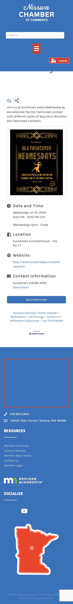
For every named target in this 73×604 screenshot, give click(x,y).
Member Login (13, 465)
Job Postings (36, 316)
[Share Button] (16, 100)
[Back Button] (9, 101)
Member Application (18, 455)
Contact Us (53, 316)
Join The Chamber (52, 320)
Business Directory (24, 312)
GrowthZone (47, 598)
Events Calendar (47, 312)
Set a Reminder (36, 299)
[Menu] (36, 48)
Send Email (21, 287)
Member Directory (16, 445)
